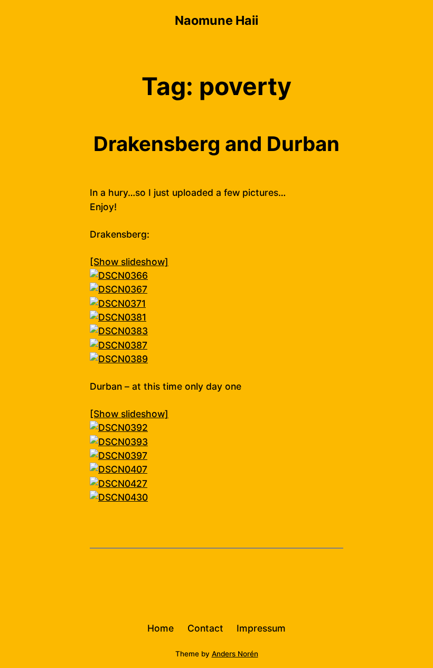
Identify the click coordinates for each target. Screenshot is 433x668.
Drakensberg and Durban (216, 143)
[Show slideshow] (129, 261)
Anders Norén (235, 654)
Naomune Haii (216, 20)
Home (160, 628)
